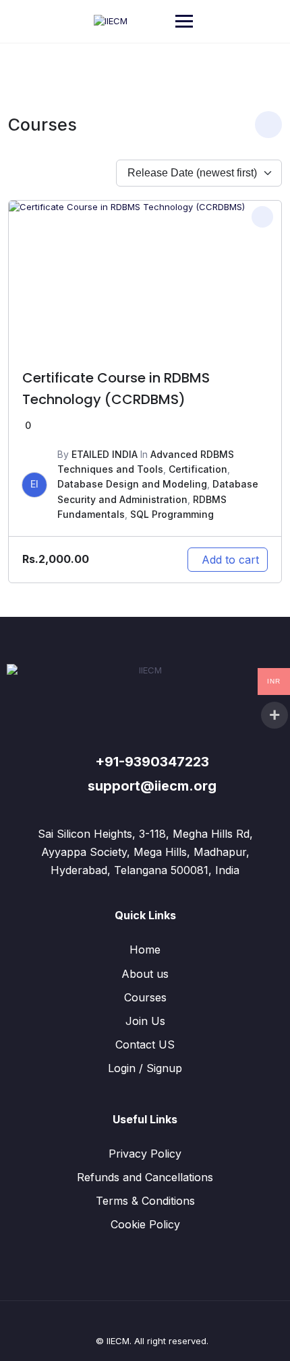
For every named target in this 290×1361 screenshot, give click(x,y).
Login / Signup (145, 1068)
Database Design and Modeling (132, 484)
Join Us (145, 1021)
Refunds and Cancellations (145, 1177)
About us (145, 974)
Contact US (145, 1044)
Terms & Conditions (145, 1200)
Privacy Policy (145, 1153)
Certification (198, 469)
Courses (145, 997)
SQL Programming (172, 514)
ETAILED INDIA (104, 454)
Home (145, 949)
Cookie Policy (145, 1224)
